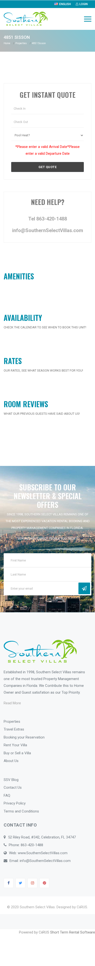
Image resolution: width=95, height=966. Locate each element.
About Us (11, 761)
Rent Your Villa (15, 745)
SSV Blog (11, 780)
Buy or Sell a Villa (17, 753)
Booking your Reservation (24, 737)
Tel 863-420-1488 (47, 219)
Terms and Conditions (21, 811)
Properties (21, 43)
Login (83, 4)
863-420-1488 (32, 845)
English (65, 4)
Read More (12, 703)
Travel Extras (14, 729)
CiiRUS (82, 907)
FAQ (7, 795)
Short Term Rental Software (72, 932)
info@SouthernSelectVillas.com (47, 230)
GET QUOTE (47, 167)
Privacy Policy (15, 803)
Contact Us (13, 787)
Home (7, 43)
